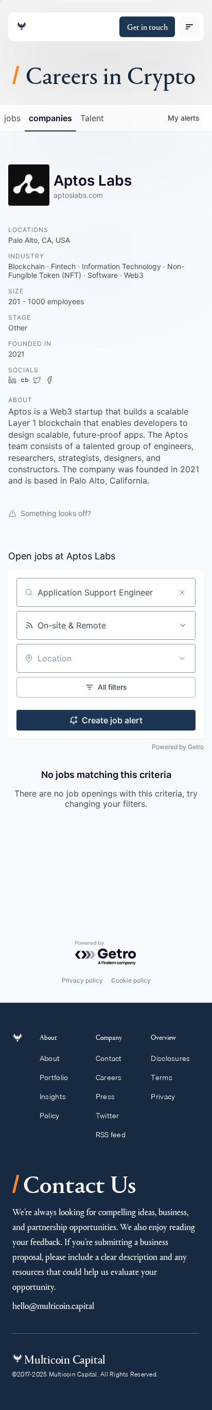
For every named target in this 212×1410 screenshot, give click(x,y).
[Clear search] (182, 592)
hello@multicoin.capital (53, 1305)
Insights (53, 1096)
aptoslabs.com (78, 195)
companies (50, 118)
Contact (109, 1058)
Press (105, 1096)
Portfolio (54, 1077)
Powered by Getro (178, 747)
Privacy (163, 1096)
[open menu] (189, 26)
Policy (50, 1115)
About (50, 1058)
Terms (161, 1077)
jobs (12, 118)
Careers (109, 1077)
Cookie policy (131, 980)
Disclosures (170, 1058)
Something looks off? (56, 513)
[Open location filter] (182, 658)
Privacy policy (82, 980)
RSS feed (111, 1134)
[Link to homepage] (21, 26)
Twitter (107, 1115)
